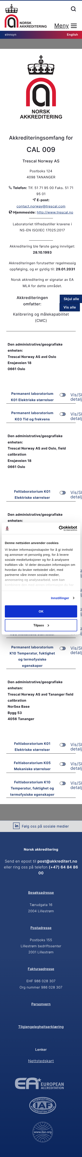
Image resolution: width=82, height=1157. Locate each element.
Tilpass (38, 625)
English (72, 34)
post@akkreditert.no (57, 861)
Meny (61, 26)
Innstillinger (60, 598)
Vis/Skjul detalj (72, 397)
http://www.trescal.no (55, 212)
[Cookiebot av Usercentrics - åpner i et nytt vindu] (59, 528)
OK (41, 611)
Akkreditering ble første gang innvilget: (42, 246)
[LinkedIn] (16, 827)
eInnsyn (10, 34)
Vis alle (69, 307)
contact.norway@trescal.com (41, 206)
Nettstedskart (41, 1061)
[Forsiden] (26, 16)
